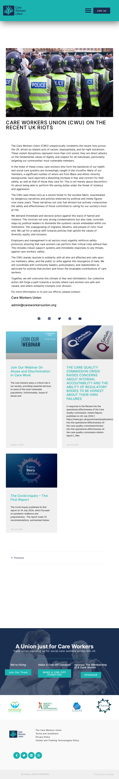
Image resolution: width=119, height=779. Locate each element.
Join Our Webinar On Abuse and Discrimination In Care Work (30, 371)
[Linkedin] (31, 755)
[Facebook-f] (16, 755)
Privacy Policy (43, 737)
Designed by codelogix (104, 774)
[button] (88, 10)
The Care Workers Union (49, 730)
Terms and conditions (47, 733)
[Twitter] (24, 755)
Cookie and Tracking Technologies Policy (57, 740)
